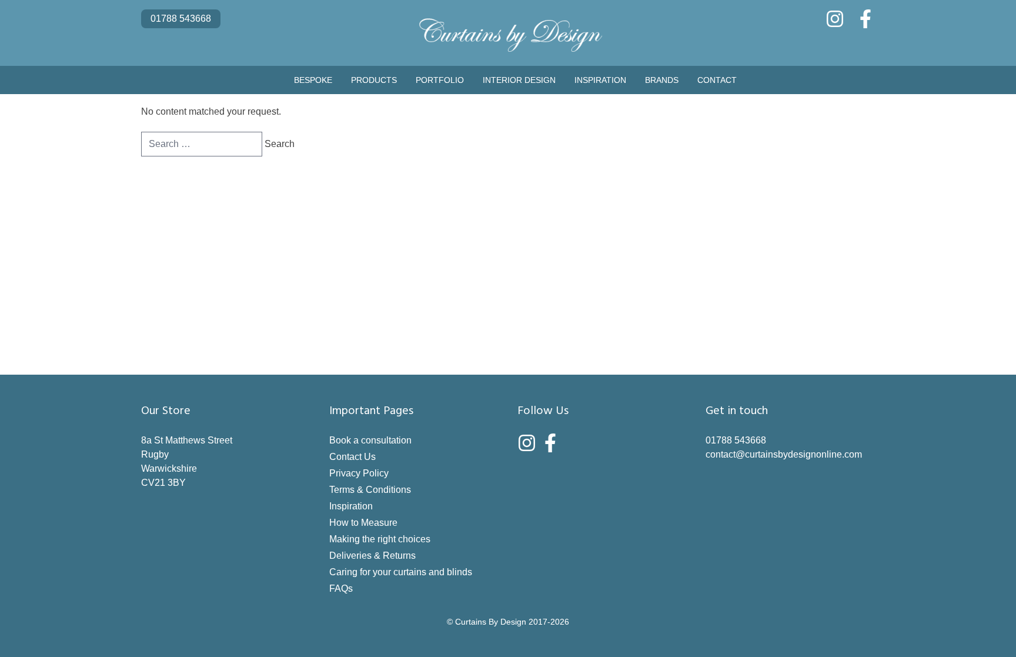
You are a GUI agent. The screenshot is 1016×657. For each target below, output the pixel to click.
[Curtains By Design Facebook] (865, 18)
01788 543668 (181, 19)
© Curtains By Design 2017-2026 (508, 621)
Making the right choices (379, 539)
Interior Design (519, 80)
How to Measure (363, 523)
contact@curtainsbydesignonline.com (784, 454)
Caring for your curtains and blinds (400, 572)
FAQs (341, 588)
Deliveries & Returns (372, 556)
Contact (717, 80)
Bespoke (313, 80)
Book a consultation (370, 440)
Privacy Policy (359, 473)
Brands (662, 80)
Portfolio (440, 80)
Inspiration (600, 80)
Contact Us (352, 457)
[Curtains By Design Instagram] (834, 18)
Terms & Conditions (370, 490)
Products (374, 80)
